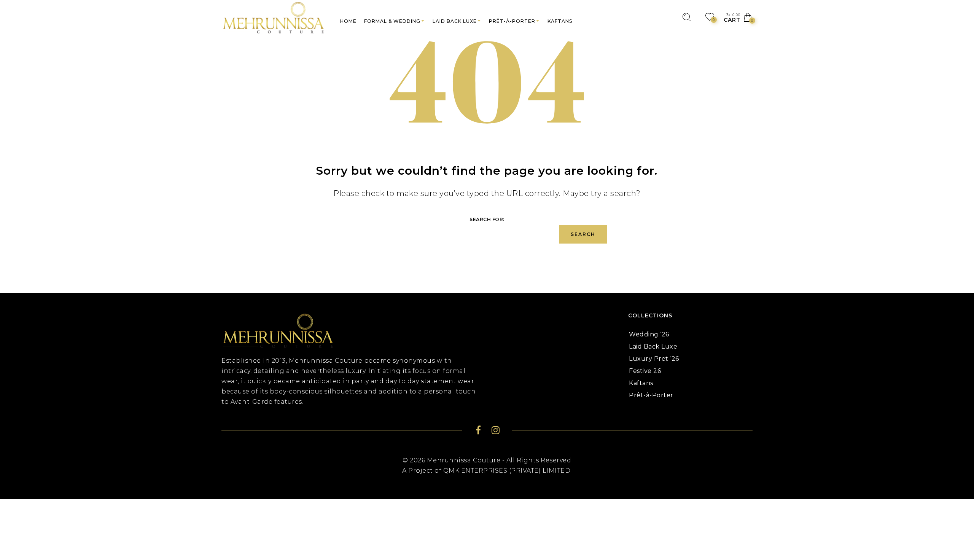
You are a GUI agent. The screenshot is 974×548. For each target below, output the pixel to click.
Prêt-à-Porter (651, 395)
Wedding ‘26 (649, 334)
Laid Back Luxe (653, 346)
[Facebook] (478, 431)
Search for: (487, 219)
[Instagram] (495, 431)
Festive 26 (645, 370)
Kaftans (641, 383)
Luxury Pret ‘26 (654, 358)
